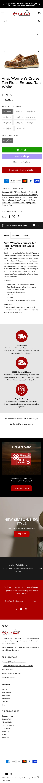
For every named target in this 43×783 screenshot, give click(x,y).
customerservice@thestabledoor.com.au (18, 666)
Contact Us (6, 728)
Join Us (4, 735)
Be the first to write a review (21, 424)
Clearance (5, 705)
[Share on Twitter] (13, 217)
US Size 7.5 (19, 117)
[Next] (39, 4)
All (36, 192)
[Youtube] (21, 609)
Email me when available (21, 170)
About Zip (5, 731)
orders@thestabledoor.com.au (14, 662)
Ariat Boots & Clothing (28, 195)
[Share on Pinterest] (18, 217)
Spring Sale (31, 203)
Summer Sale (7, 205)
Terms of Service (8, 725)
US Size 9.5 (31, 123)
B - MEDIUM (7, 140)
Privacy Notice (7, 722)
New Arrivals (6, 692)
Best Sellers (6, 695)
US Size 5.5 (7, 111)
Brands (4, 689)
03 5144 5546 (8, 669)
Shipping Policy (7, 716)
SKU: (3, 212)
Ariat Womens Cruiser (15, 188)
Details (6, 235)
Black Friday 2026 (22, 200)
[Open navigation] (6, 13)
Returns (25, 235)
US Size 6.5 (31, 111)
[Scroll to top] (38, 776)
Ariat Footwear (8, 197)
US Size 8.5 (7, 123)
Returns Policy (7, 719)
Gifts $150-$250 (18, 203)
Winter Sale (6, 699)
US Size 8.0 (30, 117)
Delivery (15, 235)
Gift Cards (5, 702)
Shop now (22, 534)
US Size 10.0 (7, 128)
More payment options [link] (21, 162)
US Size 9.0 (19, 123)
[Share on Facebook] (9, 217)
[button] (21, 423)
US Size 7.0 (7, 117)
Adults (31, 192)
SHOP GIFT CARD (21, 488)
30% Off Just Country (19, 192)
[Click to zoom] (37, 35)
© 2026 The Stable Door (10, 778)
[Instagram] (26, 609)
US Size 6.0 (19, 111)
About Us (5, 738)
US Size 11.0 (20, 128)
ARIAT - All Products (10, 195)
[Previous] (3, 4)
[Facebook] (16, 609)
